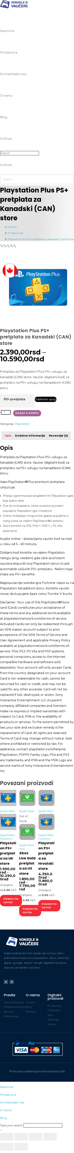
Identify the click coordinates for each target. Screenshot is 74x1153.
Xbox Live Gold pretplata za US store (27, 863)
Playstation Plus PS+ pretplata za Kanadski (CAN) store (41, 239)
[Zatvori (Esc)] (50, 1137)
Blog (3, 1118)
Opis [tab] (8, 435)
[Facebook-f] (6, 982)
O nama (6, 1110)
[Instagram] (12, 982)
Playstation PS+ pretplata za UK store (8, 853)
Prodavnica (8, 1094)
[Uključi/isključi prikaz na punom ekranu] (21, 1137)
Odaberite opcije (11, 900)
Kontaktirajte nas (12, 1102)
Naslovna (6, 1087)
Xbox (22, 848)
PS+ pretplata (14, 399)
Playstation (22, 424)
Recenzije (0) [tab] (58, 435)
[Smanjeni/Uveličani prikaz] (7, 1137)
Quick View (7, 811)
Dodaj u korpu (27, 413)
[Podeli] (36, 1137)
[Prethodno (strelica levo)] (7, 1147)
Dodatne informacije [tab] (30, 435)
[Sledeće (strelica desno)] (21, 1147)
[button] (1, 246)
